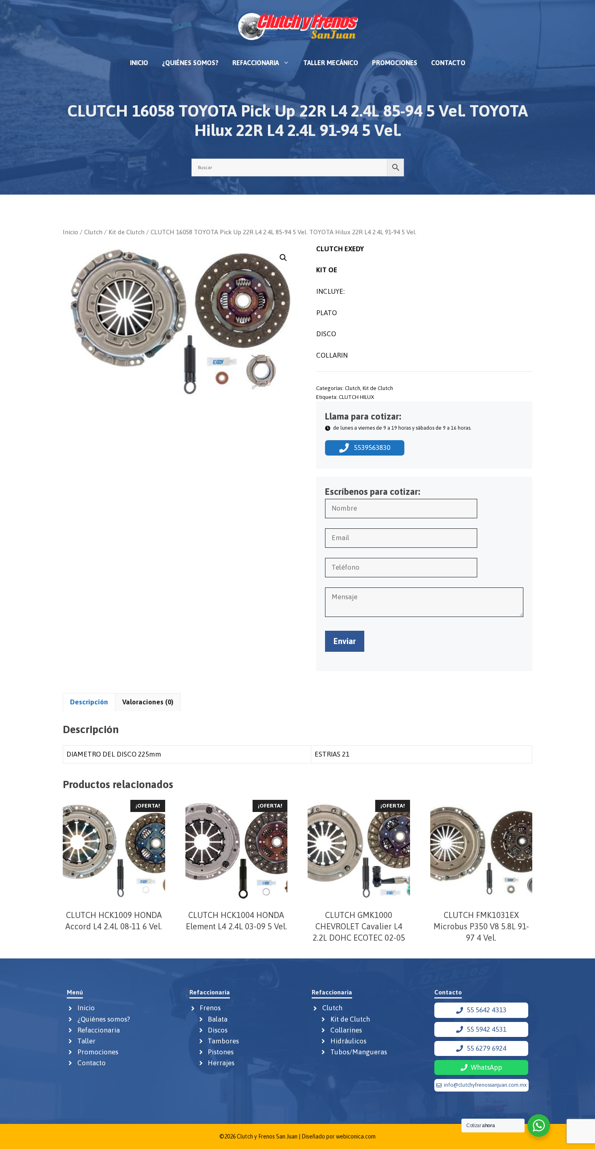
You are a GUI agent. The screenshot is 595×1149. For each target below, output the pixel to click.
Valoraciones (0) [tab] (147, 702)
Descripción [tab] (89, 702)
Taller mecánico (330, 62)
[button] (283, 257)
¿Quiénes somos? (190, 62)
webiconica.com (356, 1136)
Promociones (394, 62)
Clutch (93, 231)
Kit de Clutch (126, 231)
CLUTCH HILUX (356, 397)
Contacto (448, 62)
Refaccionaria (255, 62)
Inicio (139, 62)
